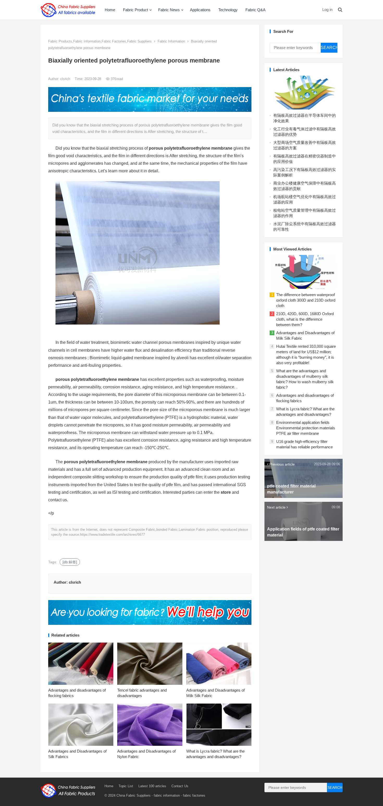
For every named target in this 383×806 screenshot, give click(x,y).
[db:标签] (70, 562)
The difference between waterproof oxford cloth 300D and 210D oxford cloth (305, 300)
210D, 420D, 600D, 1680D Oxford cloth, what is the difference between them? (305, 319)
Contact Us (179, 786)
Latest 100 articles (152, 786)
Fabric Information (171, 41)
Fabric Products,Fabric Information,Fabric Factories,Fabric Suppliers (100, 41)
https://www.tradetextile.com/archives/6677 (112, 534)
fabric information (167, 795)
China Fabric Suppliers (133, 795)
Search (329, 47)
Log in (327, 9)
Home (110, 10)
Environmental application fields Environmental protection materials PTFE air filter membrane (305, 428)
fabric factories (194, 795)
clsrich (65, 79)
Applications (200, 10)
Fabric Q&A (255, 10)
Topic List (126, 786)
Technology (228, 10)
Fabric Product (135, 10)
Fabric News (169, 10)
